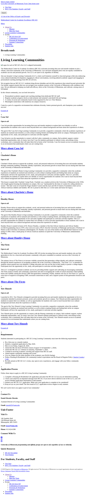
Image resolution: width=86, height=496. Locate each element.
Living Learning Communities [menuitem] (15, 33)
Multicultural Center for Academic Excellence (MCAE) (19, 20)
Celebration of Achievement (18, 486)
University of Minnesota (21, 469)
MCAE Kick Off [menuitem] (15, 36)
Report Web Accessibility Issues (21, 471)
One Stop (8, 7)
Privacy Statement (6, 471)
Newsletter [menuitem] (8, 44)
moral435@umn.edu (13, 405)
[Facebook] (43, 437)
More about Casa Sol (12, 148)
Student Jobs (9, 493)
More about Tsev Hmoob (14, 323)
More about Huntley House (15, 238)
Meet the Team (14, 478)
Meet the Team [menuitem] (14, 31)
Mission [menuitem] (11, 29)
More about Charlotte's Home (17, 192)
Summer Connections (16, 489)
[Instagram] (43, 439)
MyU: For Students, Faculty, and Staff (17, 9)
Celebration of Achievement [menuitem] (18, 38)
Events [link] (7, 35)
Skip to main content (7, 2)
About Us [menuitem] (8, 27)
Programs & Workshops (17, 488)
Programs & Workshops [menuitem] (17, 40)
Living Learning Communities (15, 480)
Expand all (4, 111)
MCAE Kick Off (15, 484)
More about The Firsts (13, 281)
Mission (11, 476)
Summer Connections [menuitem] (16, 42)
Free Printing (9, 455)
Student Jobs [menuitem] (9, 46)
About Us (8, 474)
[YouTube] (43, 441)
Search (4, 13)
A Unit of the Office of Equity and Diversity (15, 16)
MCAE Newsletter (11, 453)
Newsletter (8, 491)
